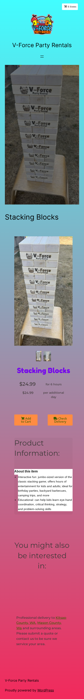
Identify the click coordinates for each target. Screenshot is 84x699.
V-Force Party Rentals (42, 45)
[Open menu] (42, 56)
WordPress (45, 690)
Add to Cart (26, 419)
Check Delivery (60, 419)
